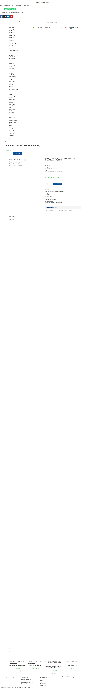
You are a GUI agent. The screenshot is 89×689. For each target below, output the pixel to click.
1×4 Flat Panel (12, 56)
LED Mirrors (11, 127)
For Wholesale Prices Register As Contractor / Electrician (10, 9)
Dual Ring (11, 47)
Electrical (11, 102)
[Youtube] (11, 16)
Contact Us (24, 31)
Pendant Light (12, 109)
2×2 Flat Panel (12, 58)
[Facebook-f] (1, 16)
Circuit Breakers (12, 104)
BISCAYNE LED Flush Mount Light (17, 665)
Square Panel (11, 40)
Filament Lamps (12, 99)
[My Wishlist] (71, 28)
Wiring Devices (12, 110)
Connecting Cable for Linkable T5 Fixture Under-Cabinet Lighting (54, 667)
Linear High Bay (12, 74)
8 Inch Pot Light (12, 37)
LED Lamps (11, 94)
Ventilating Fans (12, 114)
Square (10, 52)
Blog (28, 28)
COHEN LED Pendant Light (35, 665)
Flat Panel (11, 55)
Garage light (11, 63)
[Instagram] (5, 16)
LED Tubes (11, 97)
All (45, 168)
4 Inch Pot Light (12, 34)
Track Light (11, 128)
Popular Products (51, 664)
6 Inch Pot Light (12, 35)
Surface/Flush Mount (13, 43)
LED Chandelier (12, 123)
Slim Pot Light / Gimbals (14, 29)
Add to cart (17, 153)
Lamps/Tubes (11, 92)
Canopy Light (11, 87)
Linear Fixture (11, 79)
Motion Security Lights (13, 89)
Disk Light (11, 45)
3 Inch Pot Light (12, 32)
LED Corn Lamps (12, 96)
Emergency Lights (12, 65)
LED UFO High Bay (12, 76)
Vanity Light (11, 130)
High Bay (10, 73)
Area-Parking (11, 83)
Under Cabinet (12, 119)
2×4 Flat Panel (12, 60)
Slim (9, 48)
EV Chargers (11, 133)
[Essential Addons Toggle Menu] (9, 139)
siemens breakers (52, 171)
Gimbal (10, 39)
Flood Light (11, 84)
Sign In (2, 9)
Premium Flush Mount (13, 50)
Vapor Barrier (11, 112)
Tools (10, 107)
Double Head (11, 68)
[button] (25, 160)
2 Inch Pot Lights (12, 30)
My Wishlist (76, 27)
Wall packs (11, 86)
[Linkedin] (8, 16)
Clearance (47, 27)
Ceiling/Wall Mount (12, 122)
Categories (11, 27)
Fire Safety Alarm (12, 117)
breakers (47, 171)
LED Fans (10, 125)
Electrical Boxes (12, 105)
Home (23, 28)
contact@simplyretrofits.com (27, 682)
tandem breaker (60, 171)
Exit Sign (10, 66)
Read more (17, 671)
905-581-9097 (24, 683)
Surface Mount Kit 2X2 (72, 665)
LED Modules (11, 135)
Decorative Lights (12, 120)
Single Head (11, 70)
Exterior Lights (12, 81)
